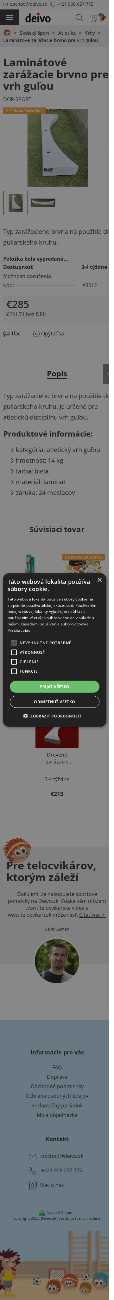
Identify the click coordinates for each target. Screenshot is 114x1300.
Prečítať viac (19, 630)
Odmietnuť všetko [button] (54, 701)
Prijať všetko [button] (54, 686)
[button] (54, 715)
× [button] (99, 580)
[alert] (54, 650)
